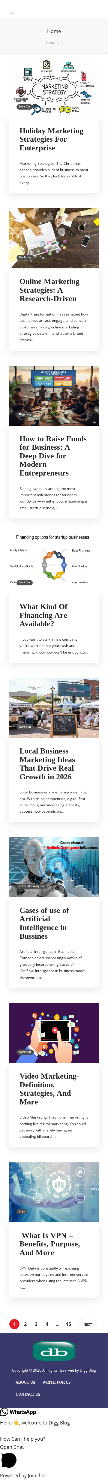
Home (50, 42)
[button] (54, 1457)
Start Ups (24, 106)
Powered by (23, 1475)
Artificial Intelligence (32, 886)
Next (87, 1324)
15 (68, 1324)
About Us (25, 1382)
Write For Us (56, 1382)
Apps (22, 1211)
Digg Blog (25, 414)
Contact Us (28, 1394)
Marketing (25, 257)
